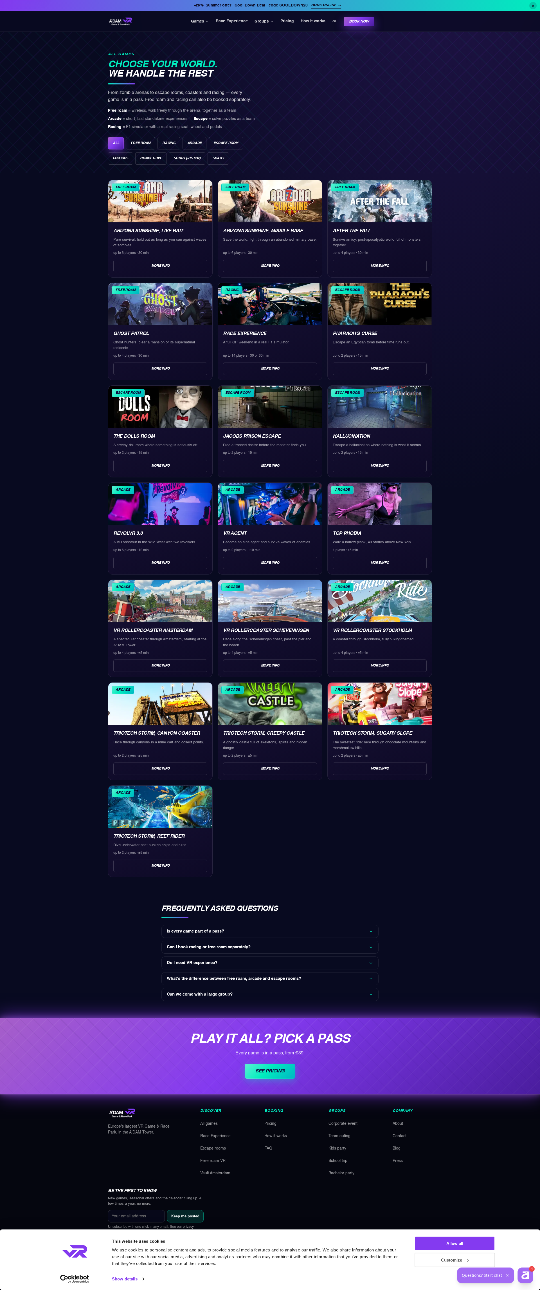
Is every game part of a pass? (195, 931)
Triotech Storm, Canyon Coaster (156, 733)
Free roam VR (213, 1161)
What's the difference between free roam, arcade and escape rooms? (234, 979)
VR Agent (234, 533)
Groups (262, 21)
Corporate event (342, 1124)
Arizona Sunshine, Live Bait (148, 231)
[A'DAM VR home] (120, 21)
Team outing (339, 1136)
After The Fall (351, 231)
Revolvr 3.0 (127, 533)
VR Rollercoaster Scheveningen (266, 630)
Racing (169, 143)
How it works (313, 21)
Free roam (140, 143)
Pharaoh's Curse (355, 333)
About (398, 1124)
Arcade (194, 143)
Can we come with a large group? (200, 994)
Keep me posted (185, 1216)
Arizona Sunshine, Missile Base (263, 231)
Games (197, 21)
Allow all (454, 1243)
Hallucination (351, 436)
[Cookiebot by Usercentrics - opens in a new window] (74, 1279)
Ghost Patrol (131, 333)
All (116, 143)
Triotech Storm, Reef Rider (148, 836)
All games (209, 1124)
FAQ (268, 1148)
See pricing (270, 1071)
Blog (396, 1148)
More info (160, 266)
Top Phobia (347, 533)
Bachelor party (341, 1173)
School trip (337, 1161)
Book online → (326, 5)
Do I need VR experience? (192, 963)
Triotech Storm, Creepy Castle (263, 733)
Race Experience (232, 21)
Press (398, 1161)
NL (334, 21)
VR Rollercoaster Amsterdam (152, 630)
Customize (451, 1259)
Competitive (151, 158)
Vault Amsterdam (215, 1173)
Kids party (337, 1148)
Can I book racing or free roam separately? (209, 947)
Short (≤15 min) (187, 158)
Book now (359, 21)
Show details (125, 1278)
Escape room (225, 143)
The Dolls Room (133, 436)
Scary (218, 158)
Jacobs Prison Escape (251, 436)
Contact (399, 1136)
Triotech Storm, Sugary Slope (372, 733)
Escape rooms (213, 1148)
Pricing (287, 21)
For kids (120, 158)
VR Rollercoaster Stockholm (372, 630)
